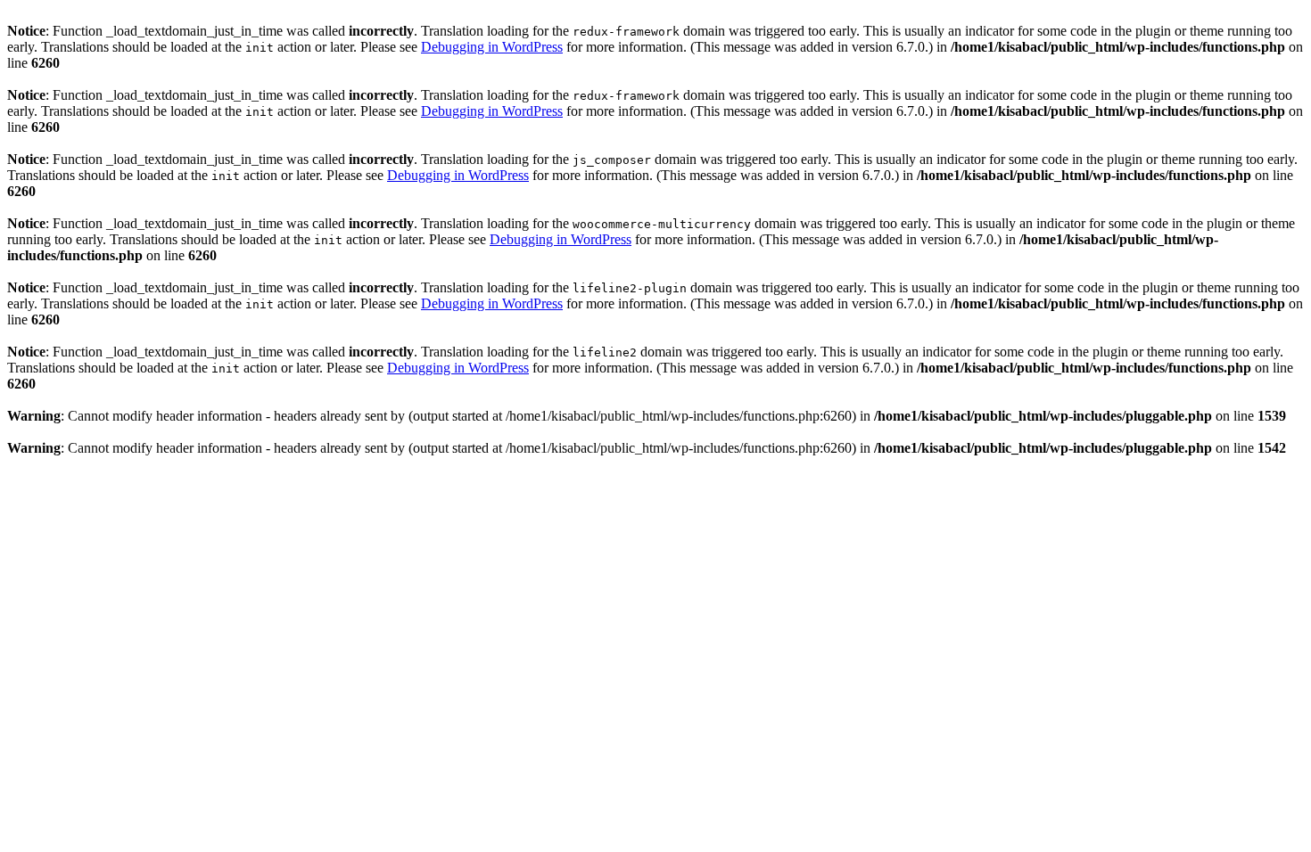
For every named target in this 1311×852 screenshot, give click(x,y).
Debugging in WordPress (492, 46)
